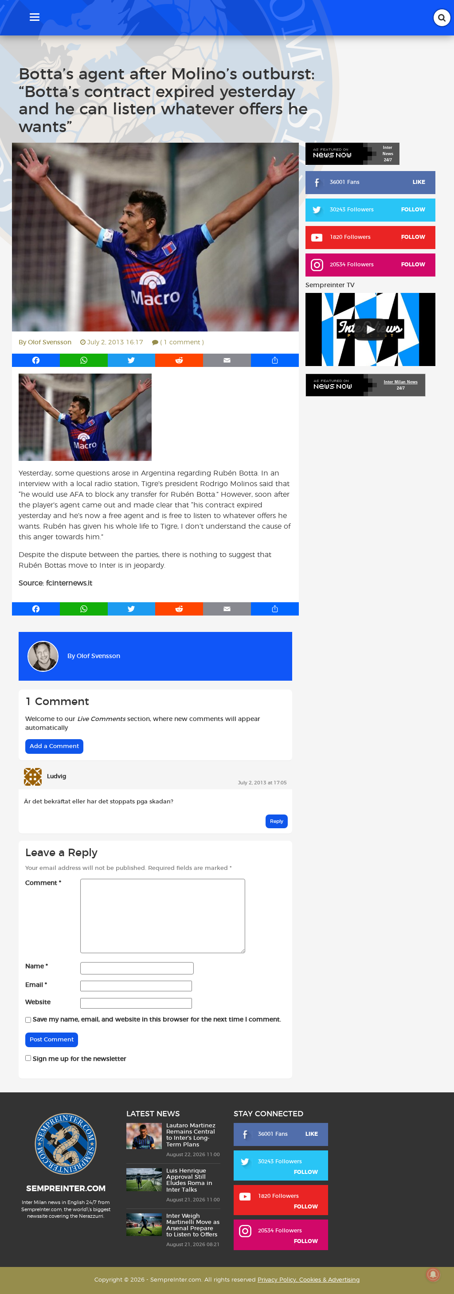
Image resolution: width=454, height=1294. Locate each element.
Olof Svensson (49, 342)
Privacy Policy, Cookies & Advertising (309, 1280)
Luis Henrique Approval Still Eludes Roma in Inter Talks (189, 1180)
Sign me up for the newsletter (78, 1059)
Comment (43, 883)
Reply (276, 821)
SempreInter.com (66, 1189)
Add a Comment (54, 746)
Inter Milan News (401, 382)
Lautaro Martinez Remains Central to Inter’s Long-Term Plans (190, 1135)
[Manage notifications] (433, 1274)
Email (36, 985)
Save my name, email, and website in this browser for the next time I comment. (157, 1020)
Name (36, 966)
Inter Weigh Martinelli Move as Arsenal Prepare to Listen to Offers (192, 1225)
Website (38, 1002)
